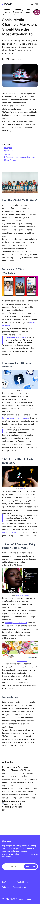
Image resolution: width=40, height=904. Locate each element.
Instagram (18, 12)
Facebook (7, 12)
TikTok (28, 12)
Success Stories (19, 887)
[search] (32, 4)
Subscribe (30, 867)
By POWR (5, 59)
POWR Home (7, 882)
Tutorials (5, 887)
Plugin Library (22, 882)
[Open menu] (36, 4)
